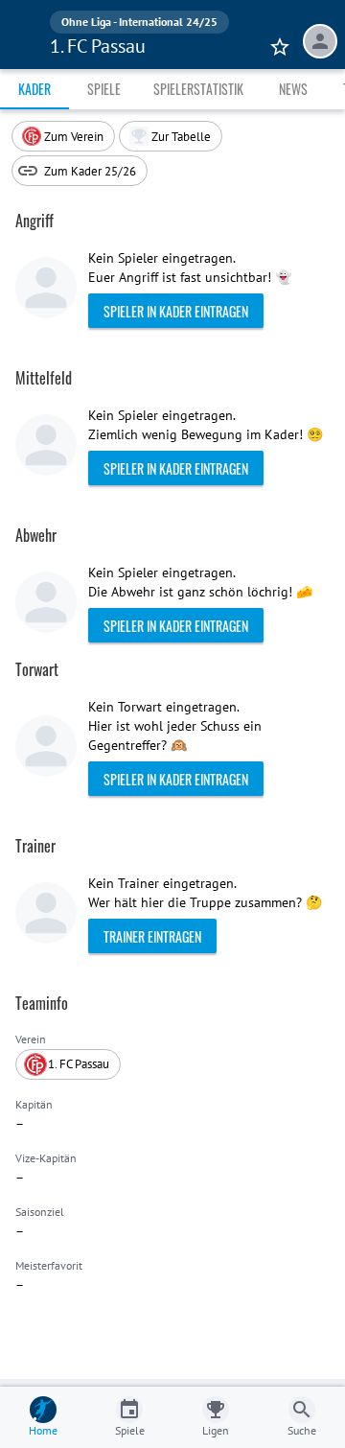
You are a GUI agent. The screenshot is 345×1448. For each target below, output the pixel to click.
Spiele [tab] (104, 89)
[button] (170, 136)
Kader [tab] (34, 89)
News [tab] (293, 89)
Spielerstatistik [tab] (198, 89)
